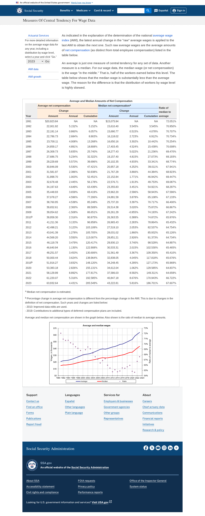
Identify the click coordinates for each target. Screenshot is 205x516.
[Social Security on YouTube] (158, 448)
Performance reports (90, 492)
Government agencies (117, 406)
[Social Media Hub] (176, 448)
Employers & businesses (118, 401)
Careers (147, 401)
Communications (152, 412)
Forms (30, 412)
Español (70, 401)
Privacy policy (86, 486)
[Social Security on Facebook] (146, 448)
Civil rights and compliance (42, 492)
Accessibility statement (40, 486)
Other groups (111, 412)
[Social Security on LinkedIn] (170, 448)
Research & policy (153, 430)
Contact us (32, 401)
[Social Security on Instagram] (164, 448)
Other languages (75, 406)
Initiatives (148, 424)
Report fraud (33, 424)
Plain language (74, 412)
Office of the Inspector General (148, 480)
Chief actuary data (154, 406)
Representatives (113, 418)
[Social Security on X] (152, 448)
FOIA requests (86, 480)
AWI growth (34, 76)
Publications (33, 418)
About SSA (32, 480)
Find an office (34, 406)
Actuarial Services (38, 35)
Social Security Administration (90, 467)
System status (138, 486)
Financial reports (153, 418)
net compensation (77, 50)
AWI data (33, 69)
